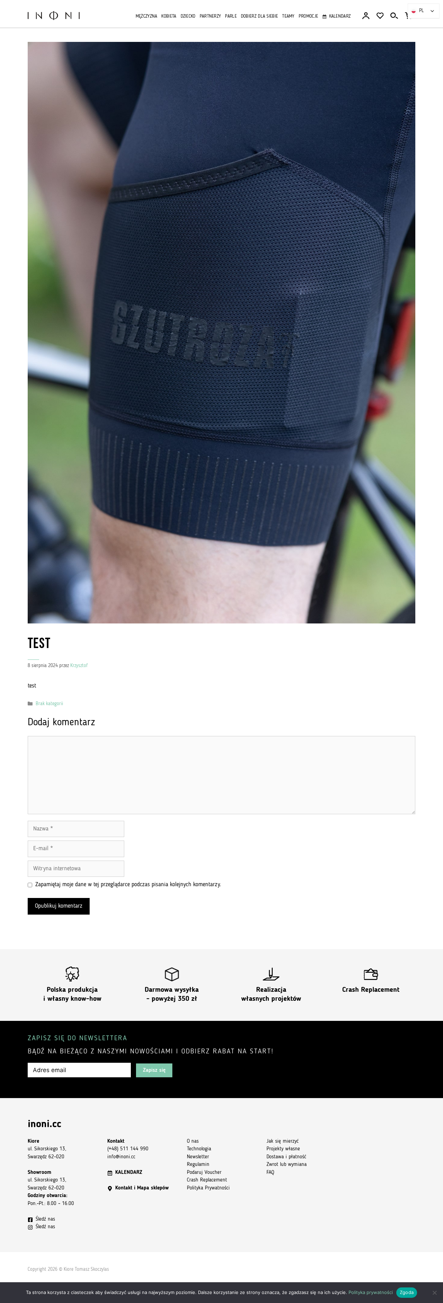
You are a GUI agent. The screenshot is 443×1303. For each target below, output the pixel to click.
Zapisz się (154, 1070)
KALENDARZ (128, 1172)
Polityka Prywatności (208, 1188)
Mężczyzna (146, 16)
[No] (434, 1292)
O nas (193, 1141)
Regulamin (198, 1164)
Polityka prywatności (371, 1292)
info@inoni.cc (121, 1157)
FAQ (270, 1172)
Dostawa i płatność (286, 1157)
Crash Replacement (370, 990)
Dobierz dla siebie (259, 16)
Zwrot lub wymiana (286, 1164)
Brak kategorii (49, 704)
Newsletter (198, 1157)
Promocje (308, 16)
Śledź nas (45, 1219)
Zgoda (407, 1292)
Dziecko (188, 16)
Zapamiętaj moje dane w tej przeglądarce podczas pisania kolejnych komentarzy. (128, 885)
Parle (231, 16)
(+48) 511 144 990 (127, 1149)
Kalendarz (340, 16)
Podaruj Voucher (204, 1172)
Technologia (199, 1149)
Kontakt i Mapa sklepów (142, 1188)
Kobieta (168, 16)
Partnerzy (210, 16)
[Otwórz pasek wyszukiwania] (394, 15)
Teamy (288, 16)
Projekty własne (283, 1149)
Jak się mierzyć (282, 1141)
